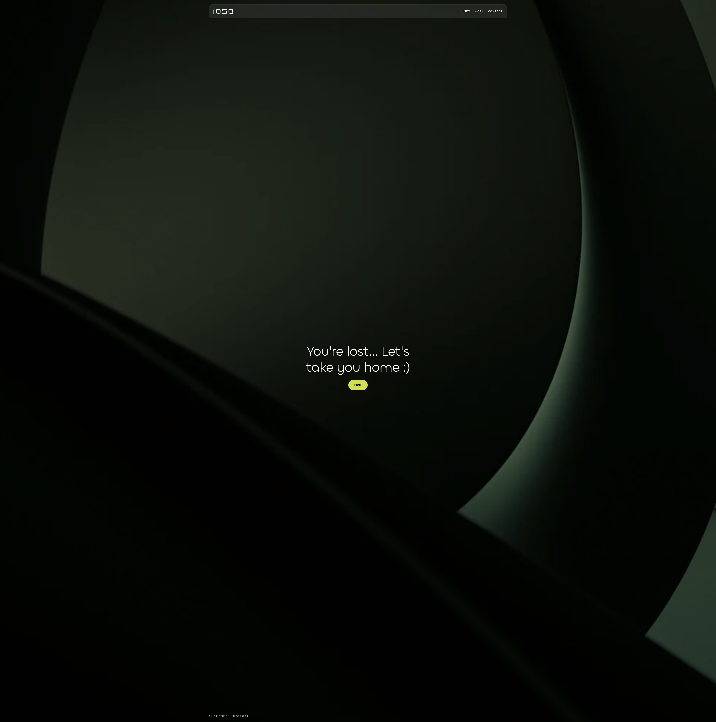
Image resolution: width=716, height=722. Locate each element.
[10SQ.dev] (223, 11)
